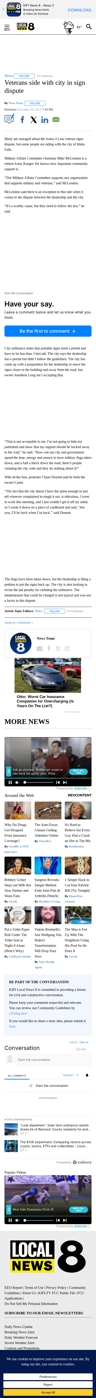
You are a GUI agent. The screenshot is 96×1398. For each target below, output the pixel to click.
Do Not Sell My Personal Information (31, 1304)
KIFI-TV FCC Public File (56, 1293)
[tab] (16, 1075)
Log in (73, 1042)
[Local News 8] (31, 26)
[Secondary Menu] (10, 26)
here (12, 1026)
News (38, 611)
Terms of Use (34, 1287)
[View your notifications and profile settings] (87, 1075)
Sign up (83, 1042)
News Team (16, 103)
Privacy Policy (56, 1287)
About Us (29, 1293)
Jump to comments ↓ (18, 622)
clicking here (18, 1013)
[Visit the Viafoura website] (82, 1162)
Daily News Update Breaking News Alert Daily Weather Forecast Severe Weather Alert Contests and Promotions (22, 1337)
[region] (48, 1103)
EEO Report (13, 1287)
